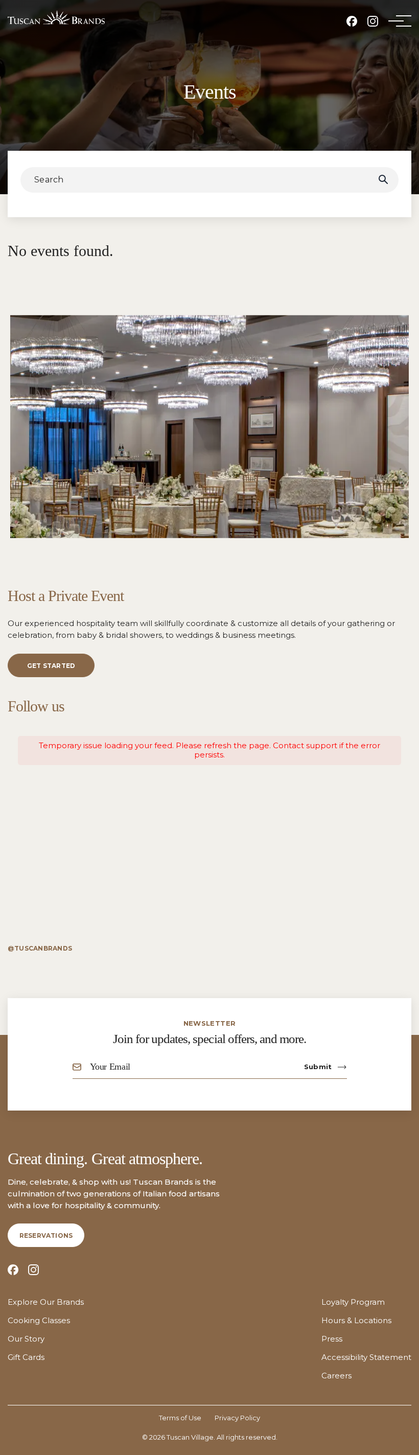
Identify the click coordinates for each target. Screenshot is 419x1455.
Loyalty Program (353, 1302)
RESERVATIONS (46, 1235)
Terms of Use (180, 1418)
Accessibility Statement (366, 1357)
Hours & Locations (356, 1320)
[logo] (56, 17)
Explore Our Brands (46, 1302)
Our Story (26, 1339)
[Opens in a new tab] (351, 21)
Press (331, 1339)
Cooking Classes (39, 1320)
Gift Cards (26, 1357)
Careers (336, 1375)
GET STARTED (51, 665)
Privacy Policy (237, 1418)
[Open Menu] (396, 21)
